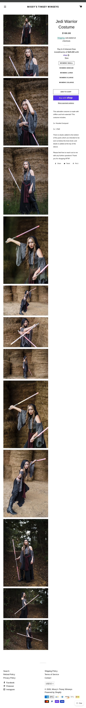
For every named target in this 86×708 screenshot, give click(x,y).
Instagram (10, 689)
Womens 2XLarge (66, 82)
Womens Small (66, 63)
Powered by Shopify (53, 692)
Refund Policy (9, 674)
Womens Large (66, 73)
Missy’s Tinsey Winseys (43, 6)
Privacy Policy (9, 678)
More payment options (66, 103)
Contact (48, 678)
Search (6, 671)
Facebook (10, 683)
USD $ (48, 684)
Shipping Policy (51, 671)
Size (66, 58)
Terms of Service (52, 674)
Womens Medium (66, 68)
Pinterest (10, 686)
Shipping (60, 38)
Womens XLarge (66, 77)
